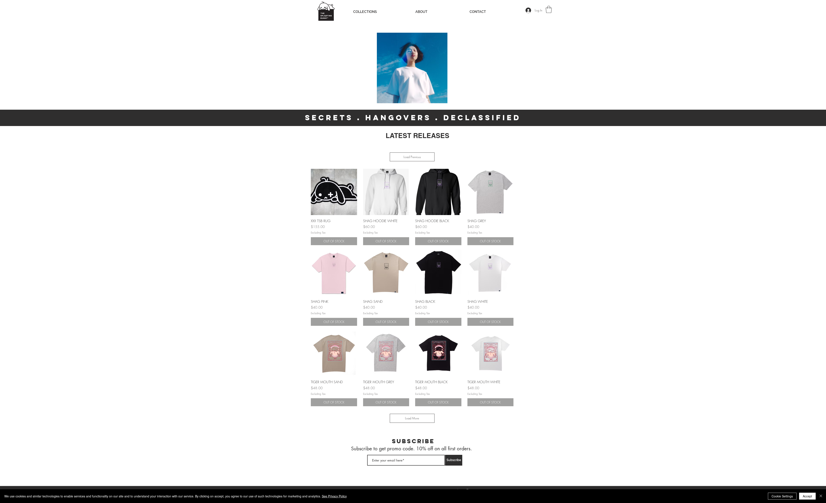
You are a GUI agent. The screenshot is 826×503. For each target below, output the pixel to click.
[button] (549, 9)
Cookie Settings (782, 496)
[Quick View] (334, 192)
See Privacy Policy (334, 496)
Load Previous (412, 157)
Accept (807, 496)
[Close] (820, 496)
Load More (412, 418)
